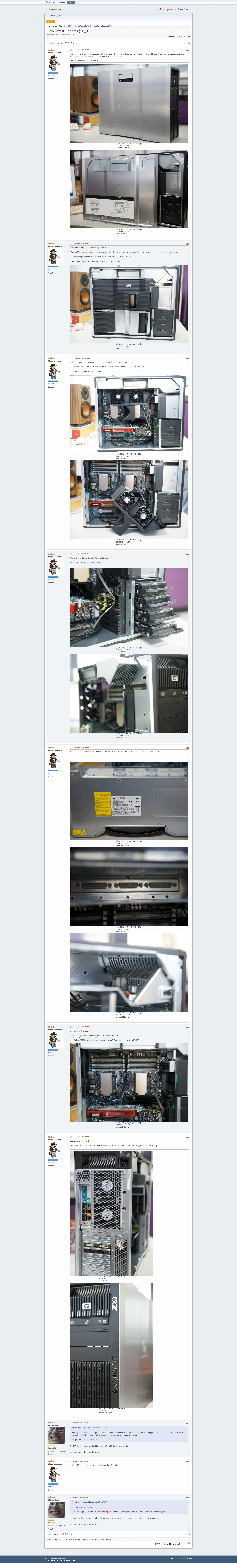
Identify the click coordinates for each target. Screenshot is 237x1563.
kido (52, 1422)
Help (171, 1558)
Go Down (50, 43)
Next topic (185, 37)
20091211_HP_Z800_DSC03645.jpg (113, 1277)
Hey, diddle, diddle (76, 1452)
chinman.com (54, 9)
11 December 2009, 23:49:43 (81, 554)
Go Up (49, 1534)
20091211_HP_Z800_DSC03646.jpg (113, 1409)
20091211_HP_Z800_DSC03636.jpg (130, 841)
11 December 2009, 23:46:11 (81, 243)
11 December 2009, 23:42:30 (81, 50)
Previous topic (174, 37)
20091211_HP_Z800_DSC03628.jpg (130, 344)
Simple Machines (61, 1558)
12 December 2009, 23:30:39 (79, 1461)
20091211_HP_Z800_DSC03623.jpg (130, 144)
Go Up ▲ (190, 1558)
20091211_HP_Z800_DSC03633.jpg (130, 648)
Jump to (157, 1544)
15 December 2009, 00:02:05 (79, 1497)
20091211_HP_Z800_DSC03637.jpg (130, 927)
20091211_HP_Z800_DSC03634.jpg (130, 733)
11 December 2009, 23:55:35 (81, 1137)
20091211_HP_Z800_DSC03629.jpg (130, 454)
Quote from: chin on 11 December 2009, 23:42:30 (90, 1427)
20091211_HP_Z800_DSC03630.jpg (130, 540)
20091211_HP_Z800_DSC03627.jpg (130, 229)
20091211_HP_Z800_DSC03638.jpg (130, 1013)
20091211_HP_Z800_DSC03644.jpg (130, 1123)
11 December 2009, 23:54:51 (81, 1027)
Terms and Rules (180, 1558)
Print (188, 43)
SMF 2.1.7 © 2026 (49, 1558)
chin (52, 50)
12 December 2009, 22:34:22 (79, 1423)
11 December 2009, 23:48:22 (81, 358)
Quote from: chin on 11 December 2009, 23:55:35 (90, 1502)
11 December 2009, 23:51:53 (81, 747)
